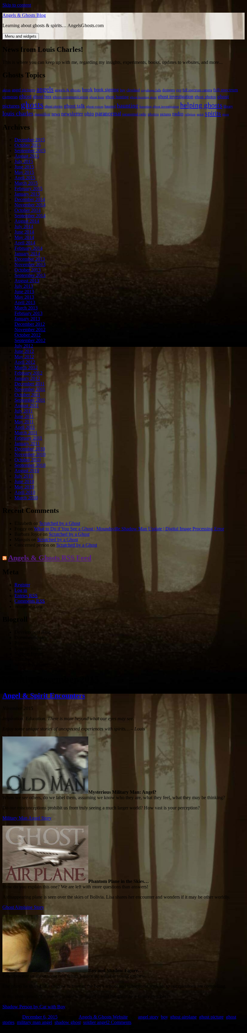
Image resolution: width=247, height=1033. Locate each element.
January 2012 (27, 378)
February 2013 (28, 313)
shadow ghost (68, 1022)
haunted (110, 106)
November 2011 (29, 389)
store (225, 114)
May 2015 (24, 172)
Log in (20, 590)
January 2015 (27, 193)
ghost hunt (96, 97)
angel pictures (23, 90)
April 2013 (24, 302)
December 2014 (29, 199)
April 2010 (24, 492)
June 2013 (24, 291)
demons (168, 90)
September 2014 (29, 215)
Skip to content (16, 5)
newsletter (72, 114)
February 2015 (28, 188)
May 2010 (24, 486)
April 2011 (24, 427)
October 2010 (27, 459)
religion (190, 114)
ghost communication (70, 97)
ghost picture (211, 1016)
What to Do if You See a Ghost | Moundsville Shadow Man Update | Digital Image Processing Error (129, 528)
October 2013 (27, 269)
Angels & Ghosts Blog (24, 15)
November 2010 (29, 454)
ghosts (32, 104)
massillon (42, 114)
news (56, 113)
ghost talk (74, 106)
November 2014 (29, 204)
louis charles (17, 113)
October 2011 (27, 394)
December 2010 (29, 448)
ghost (25, 96)
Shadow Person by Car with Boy (33, 1006)
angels (45, 89)
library (228, 106)
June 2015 (24, 166)
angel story (148, 1016)
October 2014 (27, 210)
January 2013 (27, 318)
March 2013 (26, 307)
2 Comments (119, 1022)
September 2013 (29, 275)
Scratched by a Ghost (59, 523)
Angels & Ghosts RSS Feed (49, 558)
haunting (127, 105)
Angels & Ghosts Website (103, 1016)
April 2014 (24, 242)
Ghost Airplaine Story (23, 907)
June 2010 (24, 481)
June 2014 (24, 231)
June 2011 (24, 416)
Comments (29, 601)
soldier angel (95, 1022)
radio (177, 114)
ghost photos (205, 97)
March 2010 (26, 497)
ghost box (42, 96)
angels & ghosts (68, 90)
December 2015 (29, 139)
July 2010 (23, 476)
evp (178, 90)
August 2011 (26, 405)
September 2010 (29, 465)
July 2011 (23, 410)
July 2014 (23, 226)
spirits (213, 113)
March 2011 (25, 432)
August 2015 (26, 156)
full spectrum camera (197, 90)
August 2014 (26, 221)
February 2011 (28, 438)
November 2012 (29, 329)
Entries (26, 595)
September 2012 (29, 340)
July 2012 (23, 345)
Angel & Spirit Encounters (43, 695)
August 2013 (26, 280)
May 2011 (24, 421)
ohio (89, 114)
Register (22, 584)
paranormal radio (134, 114)
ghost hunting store (143, 97)
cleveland (133, 90)
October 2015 (27, 145)
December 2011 (29, 383)
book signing (106, 89)
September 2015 (29, 150)
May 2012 (24, 356)
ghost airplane (183, 1016)
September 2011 (29, 400)
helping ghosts (201, 105)
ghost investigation (175, 96)
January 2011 (27, 443)
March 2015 (26, 183)
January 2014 (27, 253)
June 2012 (24, 351)
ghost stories (54, 106)
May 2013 (24, 297)
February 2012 (28, 372)
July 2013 (23, 286)
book (87, 90)
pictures (165, 114)
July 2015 (23, 161)
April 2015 (24, 177)
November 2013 (29, 264)
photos (153, 114)
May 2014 (24, 237)
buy (122, 90)
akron (6, 90)
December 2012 (29, 324)
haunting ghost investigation (159, 106)
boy (164, 1016)
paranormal (108, 113)
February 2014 (28, 248)
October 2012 (27, 335)
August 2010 (26, 470)
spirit (200, 114)
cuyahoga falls (151, 90)
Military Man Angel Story (27, 818)
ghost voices (94, 106)
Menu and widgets (20, 36)
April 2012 (24, 362)
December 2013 (29, 259)
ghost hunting (117, 97)
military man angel (34, 1022)
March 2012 (26, 367)
